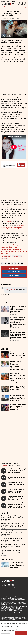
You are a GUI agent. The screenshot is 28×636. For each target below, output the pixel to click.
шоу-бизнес (4, 258)
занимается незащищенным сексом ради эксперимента (12, 228)
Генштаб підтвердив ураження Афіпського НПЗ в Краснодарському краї (12, 552)
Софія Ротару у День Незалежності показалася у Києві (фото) (17, 484)
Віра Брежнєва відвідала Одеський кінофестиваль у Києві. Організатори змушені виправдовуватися (17, 378)
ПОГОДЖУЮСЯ (21, 633)
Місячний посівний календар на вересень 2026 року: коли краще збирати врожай (11, 532)
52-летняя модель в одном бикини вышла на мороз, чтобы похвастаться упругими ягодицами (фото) (18, 322)
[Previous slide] (24, 7)
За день (18, 465)
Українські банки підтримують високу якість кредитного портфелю (18, 564)
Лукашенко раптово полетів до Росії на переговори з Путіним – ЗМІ (13, 539)
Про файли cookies (5, 632)
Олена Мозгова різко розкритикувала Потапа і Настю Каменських (18, 407)
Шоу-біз (4, 349)
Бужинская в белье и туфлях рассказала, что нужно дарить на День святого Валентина (18, 309)
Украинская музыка (17, 256)
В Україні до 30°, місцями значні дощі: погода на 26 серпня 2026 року (13, 545)
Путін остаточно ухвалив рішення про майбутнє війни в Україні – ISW (16, 491)
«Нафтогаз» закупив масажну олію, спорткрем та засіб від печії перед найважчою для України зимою (12, 525)
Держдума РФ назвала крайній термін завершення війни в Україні (17, 498)
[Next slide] (26, 7)
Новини (4, 513)
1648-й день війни (6, 7)
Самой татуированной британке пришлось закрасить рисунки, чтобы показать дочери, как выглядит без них (18, 335)
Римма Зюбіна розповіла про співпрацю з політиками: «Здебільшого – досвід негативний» (17, 365)
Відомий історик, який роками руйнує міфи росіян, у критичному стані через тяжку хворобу (17, 505)
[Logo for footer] (7, 581)
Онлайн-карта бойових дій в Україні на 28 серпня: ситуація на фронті (17, 470)
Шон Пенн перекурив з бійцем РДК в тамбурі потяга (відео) (18, 387)
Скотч (9, 221)
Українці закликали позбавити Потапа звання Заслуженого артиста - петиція (17, 354)
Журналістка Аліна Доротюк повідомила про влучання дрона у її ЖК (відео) (18, 398)
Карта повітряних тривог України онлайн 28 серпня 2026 (17, 477)
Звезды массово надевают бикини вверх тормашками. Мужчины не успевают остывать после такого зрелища (14, 249)
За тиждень (4, 465)
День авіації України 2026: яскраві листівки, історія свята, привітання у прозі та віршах (12, 517)
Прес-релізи (7, 559)
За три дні (11, 465)
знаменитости (7, 256)
